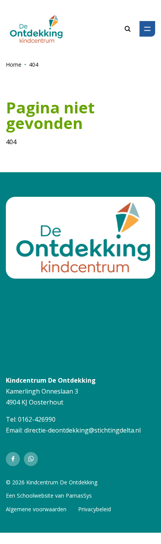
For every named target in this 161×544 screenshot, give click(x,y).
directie (35, 430)
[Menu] (147, 29)
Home (13, 64)
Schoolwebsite (35, 495)
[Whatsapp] (31, 459)
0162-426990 (36, 419)
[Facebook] (13, 459)
